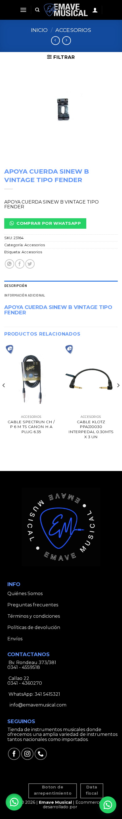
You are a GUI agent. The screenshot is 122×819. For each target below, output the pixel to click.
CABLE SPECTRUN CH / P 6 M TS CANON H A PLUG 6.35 (31, 427)
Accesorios (73, 30)
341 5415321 (47, 694)
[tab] (61, 285)
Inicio (39, 30)
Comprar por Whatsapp (48, 223)
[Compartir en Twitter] (30, 264)
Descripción (15, 285)
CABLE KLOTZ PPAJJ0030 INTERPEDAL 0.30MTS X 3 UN (90, 429)
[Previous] (4, 396)
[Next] (118, 396)
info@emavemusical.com (37, 705)
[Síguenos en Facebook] (14, 754)
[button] (14, 802)
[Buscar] (37, 10)
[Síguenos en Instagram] (27, 754)
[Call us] (41, 754)
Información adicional (24, 295)
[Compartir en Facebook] (19, 264)
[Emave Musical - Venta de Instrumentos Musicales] (66, 10)
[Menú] (23, 10)
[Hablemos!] (107, 804)
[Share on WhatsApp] (9, 264)
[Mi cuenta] (95, 10)
